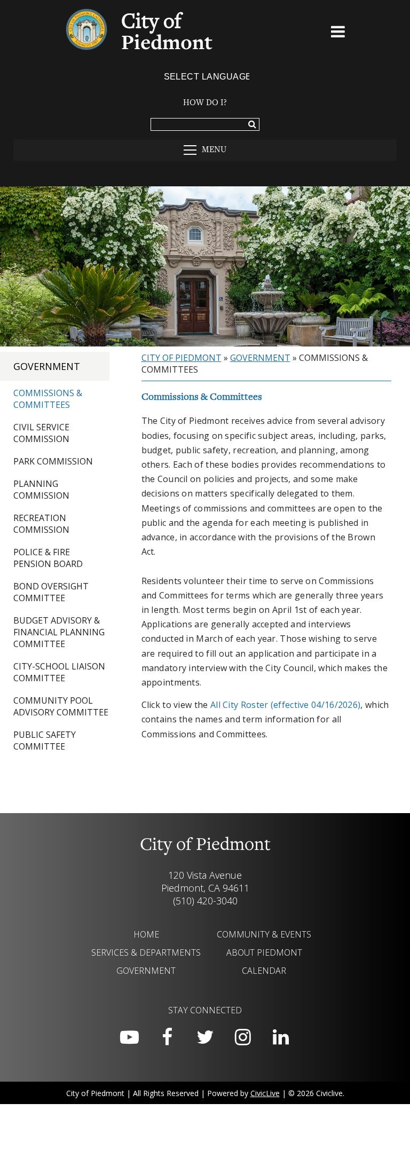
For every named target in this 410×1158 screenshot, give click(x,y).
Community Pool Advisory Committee (60, 706)
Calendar (264, 970)
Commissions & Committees (47, 399)
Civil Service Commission (41, 433)
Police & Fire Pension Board (48, 558)
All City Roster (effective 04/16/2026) (285, 705)
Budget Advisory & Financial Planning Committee (59, 632)
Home (146, 934)
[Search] (252, 125)
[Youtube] (129, 1037)
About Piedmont (264, 952)
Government (46, 366)
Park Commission (53, 461)
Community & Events (264, 934)
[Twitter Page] (205, 1037)
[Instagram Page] (243, 1037)
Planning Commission (41, 489)
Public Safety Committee (44, 740)
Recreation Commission (41, 523)
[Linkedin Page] (281, 1037)
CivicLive (265, 1093)
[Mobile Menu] (338, 33)
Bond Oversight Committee (51, 592)
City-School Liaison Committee (59, 672)
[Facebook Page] (167, 1037)
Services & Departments (146, 952)
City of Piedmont (181, 358)
